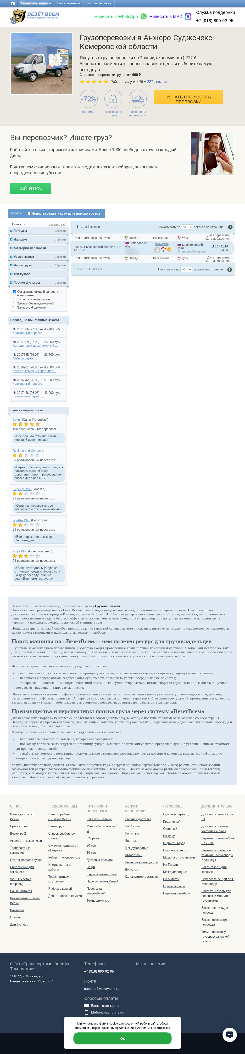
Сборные (93, 838)
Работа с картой (60, 888)
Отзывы (15, 917)
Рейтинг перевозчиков (64, 857)
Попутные (132, 833)
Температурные (98, 900)
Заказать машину (99, 819)
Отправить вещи (175, 850)
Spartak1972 (21, 520)
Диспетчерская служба (65, 896)
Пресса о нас (19, 826)
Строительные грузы (102, 874)
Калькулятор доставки (141, 876)
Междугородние (136, 848)
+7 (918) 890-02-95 (214, 20)
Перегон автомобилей (102, 881)
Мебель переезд (25, 358)
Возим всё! (18, 833)
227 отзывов (157, 82)
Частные (131, 840)
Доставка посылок (100, 860)
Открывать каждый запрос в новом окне (37, 293)
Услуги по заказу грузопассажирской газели (215, 936)
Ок (122, 1038)
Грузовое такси (174, 886)
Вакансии (17, 910)
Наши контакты (21, 891)
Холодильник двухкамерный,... (35, 345)
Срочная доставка (138, 819)
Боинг (17, 419)
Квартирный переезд (28, 333)
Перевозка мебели (176, 893)
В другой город (174, 843)
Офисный (170, 829)
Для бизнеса (19, 924)
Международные (175, 872)
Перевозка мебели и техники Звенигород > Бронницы (217, 855)
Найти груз (30, 188)
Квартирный (171, 821)
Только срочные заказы (34, 299)
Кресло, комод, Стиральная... (34, 371)
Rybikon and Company (28, 451)
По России (132, 826)
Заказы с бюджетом (31, 307)
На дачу (169, 836)
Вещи (91, 867)
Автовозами (133, 855)
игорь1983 (20, 551)
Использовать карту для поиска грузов (65, 213)
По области (171, 879)
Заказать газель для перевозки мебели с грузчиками (216, 895)
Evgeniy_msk (22, 489)
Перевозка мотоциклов (141, 862)
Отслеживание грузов (26, 860)
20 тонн (92, 845)
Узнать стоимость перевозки (188, 99)
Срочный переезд (176, 814)
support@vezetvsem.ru (101, 989)
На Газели (170, 864)
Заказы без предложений (35, 303)
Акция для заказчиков (26, 840)
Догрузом (132, 869)
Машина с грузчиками (179, 857)
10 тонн (92, 852)
